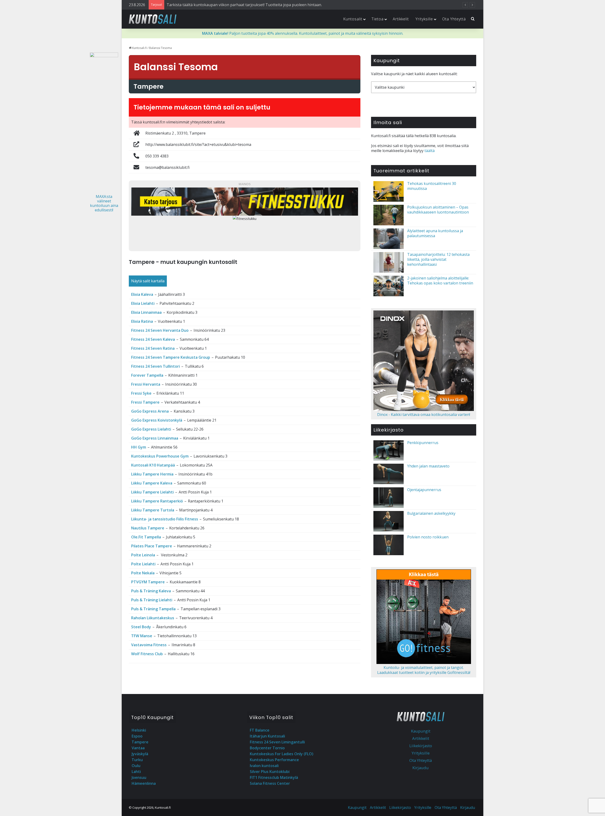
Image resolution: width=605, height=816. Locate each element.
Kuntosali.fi (139, 48)
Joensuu (139, 777)
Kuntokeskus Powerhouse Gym (160, 456)
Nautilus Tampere (147, 528)
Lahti (136, 771)
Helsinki (139, 730)
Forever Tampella (147, 375)
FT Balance (259, 730)
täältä (429, 150)
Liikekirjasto (420, 745)
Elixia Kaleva (142, 294)
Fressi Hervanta (145, 384)
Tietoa (378, 19)
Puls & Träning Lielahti (151, 599)
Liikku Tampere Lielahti (152, 492)
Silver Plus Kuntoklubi (270, 771)
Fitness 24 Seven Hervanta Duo (160, 330)
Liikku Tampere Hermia (152, 474)
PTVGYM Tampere (148, 582)
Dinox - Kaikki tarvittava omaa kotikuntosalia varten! (423, 414)
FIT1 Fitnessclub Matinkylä (274, 777)
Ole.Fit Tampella (146, 537)
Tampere (140, 742)
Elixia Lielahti (143, 303)
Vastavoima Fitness (149, 644)
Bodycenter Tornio (267, 748)
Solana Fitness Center (270, 783)
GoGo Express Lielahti (151, 429)
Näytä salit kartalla (147, 281)
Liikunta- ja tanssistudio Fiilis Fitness (164, 519)
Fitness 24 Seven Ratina (153, 348)
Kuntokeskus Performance (274, 759)
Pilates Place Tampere (151, 546)
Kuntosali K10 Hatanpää (153, 465)
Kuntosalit (352, 19)
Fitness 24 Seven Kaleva (153, 339)
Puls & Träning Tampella (153, 608)
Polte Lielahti (143, 564)
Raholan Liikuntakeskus (152, 617)
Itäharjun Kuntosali (267, 736)
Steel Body (141, 626)
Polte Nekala (143, 573)
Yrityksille (424, 19)
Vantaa (138, 748)
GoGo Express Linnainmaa (154, 438)
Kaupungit (420, 731)
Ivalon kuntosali (264, 765)
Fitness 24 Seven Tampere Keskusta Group (170, 357)
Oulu (136, 765)
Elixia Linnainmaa (146, 312)
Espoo (137, 736)
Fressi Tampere (145, 402)
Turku (137, 759)
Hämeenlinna (144, 783)
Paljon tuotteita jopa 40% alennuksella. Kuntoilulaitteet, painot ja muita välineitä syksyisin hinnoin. (302, 33)
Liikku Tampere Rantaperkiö (157, 501)
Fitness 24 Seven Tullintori (155, 366)
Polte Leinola (143, 555)
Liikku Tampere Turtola (152, 510)
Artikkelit (401, 19)
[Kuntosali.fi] (153, 19)
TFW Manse (141, 635)
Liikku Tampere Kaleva (151, 483)
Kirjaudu (420, 767)
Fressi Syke (141, 393)
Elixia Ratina (142, 321)
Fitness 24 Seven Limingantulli (277, 742)
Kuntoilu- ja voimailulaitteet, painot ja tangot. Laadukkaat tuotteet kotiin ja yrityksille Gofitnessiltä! (423, 670)
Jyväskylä (140, 753)
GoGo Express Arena (150, 411)
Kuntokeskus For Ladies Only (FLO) (281, 753)
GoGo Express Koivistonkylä (156, 420)
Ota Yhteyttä (454, 19)
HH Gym (138, 447)
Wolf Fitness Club (147, 653)
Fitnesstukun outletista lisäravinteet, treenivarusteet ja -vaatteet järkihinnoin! (235, 4)
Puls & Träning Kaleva (151, 590)
